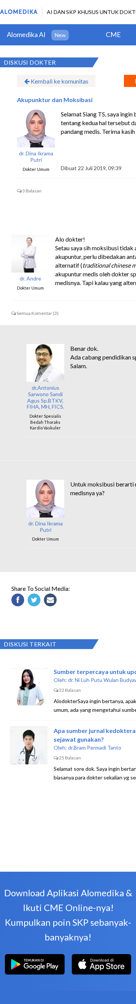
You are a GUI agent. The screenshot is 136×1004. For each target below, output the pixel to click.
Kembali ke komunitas (58, 81)
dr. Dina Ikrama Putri (36, 156)
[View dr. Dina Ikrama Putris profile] (36, 128)
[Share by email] (51, 601)
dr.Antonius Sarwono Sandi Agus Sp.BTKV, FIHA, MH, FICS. (45, 397)
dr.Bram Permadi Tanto (94, 747)
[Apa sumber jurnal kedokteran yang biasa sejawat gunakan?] (29, 745)
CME (113, 34)
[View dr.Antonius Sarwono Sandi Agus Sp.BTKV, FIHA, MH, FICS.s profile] (45, 363)
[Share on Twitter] (35, 601)
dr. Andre (30, 279)
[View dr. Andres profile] (30, 254)
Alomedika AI (26, 34)
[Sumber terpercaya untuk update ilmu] (29, 686)
